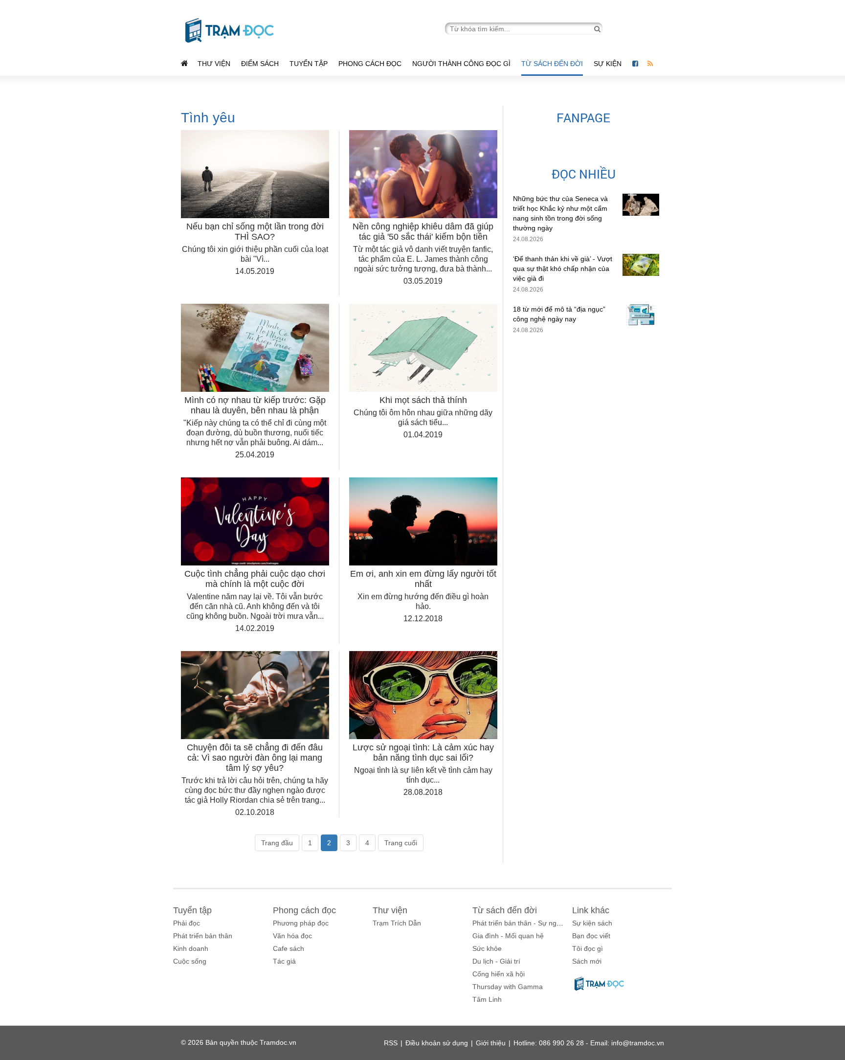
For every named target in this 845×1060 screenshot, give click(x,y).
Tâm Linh (487, 999)
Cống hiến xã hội (498, 974)
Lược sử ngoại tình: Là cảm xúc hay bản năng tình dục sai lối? (423, 753)
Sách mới (586, 961)
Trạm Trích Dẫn (397, 923)
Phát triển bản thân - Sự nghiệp (521, 923)
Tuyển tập (308, 64)
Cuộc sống (189, 961)
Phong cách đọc (369, 64)
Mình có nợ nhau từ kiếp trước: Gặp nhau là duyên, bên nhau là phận (255, 405)
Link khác (590, 910)
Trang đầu (277, 843)
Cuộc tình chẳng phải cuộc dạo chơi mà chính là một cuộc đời (254, 579)
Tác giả (284, 961)
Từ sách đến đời (552, 64)
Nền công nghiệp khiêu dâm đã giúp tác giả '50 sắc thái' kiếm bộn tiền (423, 232)
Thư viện (214, 64)
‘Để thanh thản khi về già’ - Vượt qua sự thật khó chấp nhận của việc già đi (562, 268)
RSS (391, 1043)
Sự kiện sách (592, 923)
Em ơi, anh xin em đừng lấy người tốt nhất (423, 579)
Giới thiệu (491, 1043)
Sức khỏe (487, 948)
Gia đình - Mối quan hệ (508, 936)
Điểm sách (260, 64)
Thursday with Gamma (507, 987)
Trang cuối (400, 843)
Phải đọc (186, 923)
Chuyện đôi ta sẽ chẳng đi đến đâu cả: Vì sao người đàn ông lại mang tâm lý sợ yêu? (255, 758)
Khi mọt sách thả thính (423, 400)
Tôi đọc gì (587, 948)
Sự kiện (608, 64)
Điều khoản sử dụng (436, 1043)
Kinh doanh (190, 948)
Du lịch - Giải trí (496, 961)
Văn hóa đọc (292, 936)
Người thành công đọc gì (461, 64)
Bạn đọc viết (591, 936)
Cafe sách (288, 948)
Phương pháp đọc (301, 923)
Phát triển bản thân (202, 936)
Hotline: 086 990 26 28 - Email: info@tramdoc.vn (588, 1043)
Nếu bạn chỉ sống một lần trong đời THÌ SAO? (255, 232)
